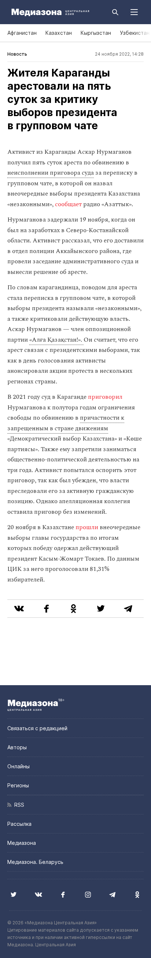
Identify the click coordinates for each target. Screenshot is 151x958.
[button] (134, 12)
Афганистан (22, 33)
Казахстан (58, 33)
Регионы (18, 785)
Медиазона (21, 843)
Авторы (17, 747)
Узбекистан (135, 33)
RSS (17, 805)
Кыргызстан (96, 33)
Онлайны (18, 766)
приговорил (105, 397)
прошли (88, 527)
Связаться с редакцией (37, 728)
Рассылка (19, 824)
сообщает (68, 204)
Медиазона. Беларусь (35, 862)
